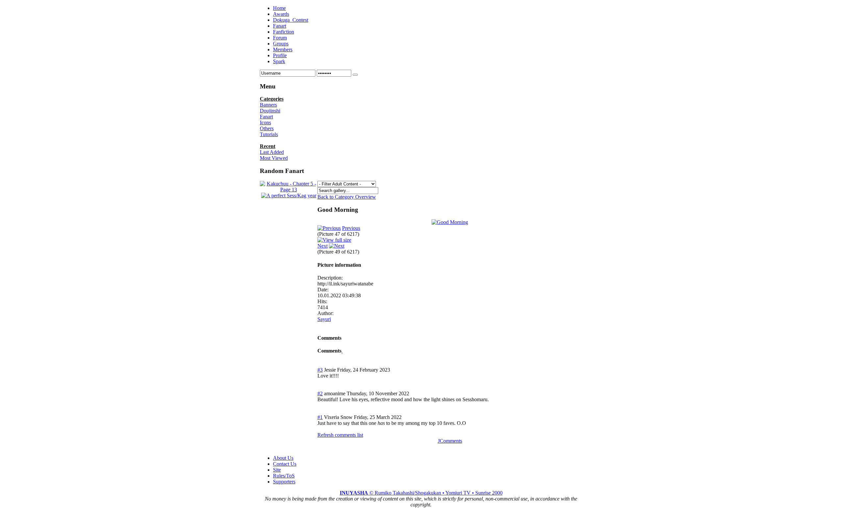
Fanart (266, 116)
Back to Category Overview (346, 197)
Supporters (284, 481)
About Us (283, 458)
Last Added (272, 152)
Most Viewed (274, 158)
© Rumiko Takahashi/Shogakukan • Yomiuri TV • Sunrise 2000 (421, 493)
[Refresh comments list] (342, 351)
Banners (268, 105)
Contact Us (284, 464)
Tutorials (269, 134)
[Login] (355, 75)
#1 (320, 417)
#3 (320, 370)
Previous (351, 228)
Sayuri (324, 319)
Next (322, 246)
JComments (450, 441)
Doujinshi (270, 110)
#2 (320, 393)
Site (277, 470)
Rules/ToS (284, 475)
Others (267, 128)
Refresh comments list (340, 435)
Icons (265, 122)
